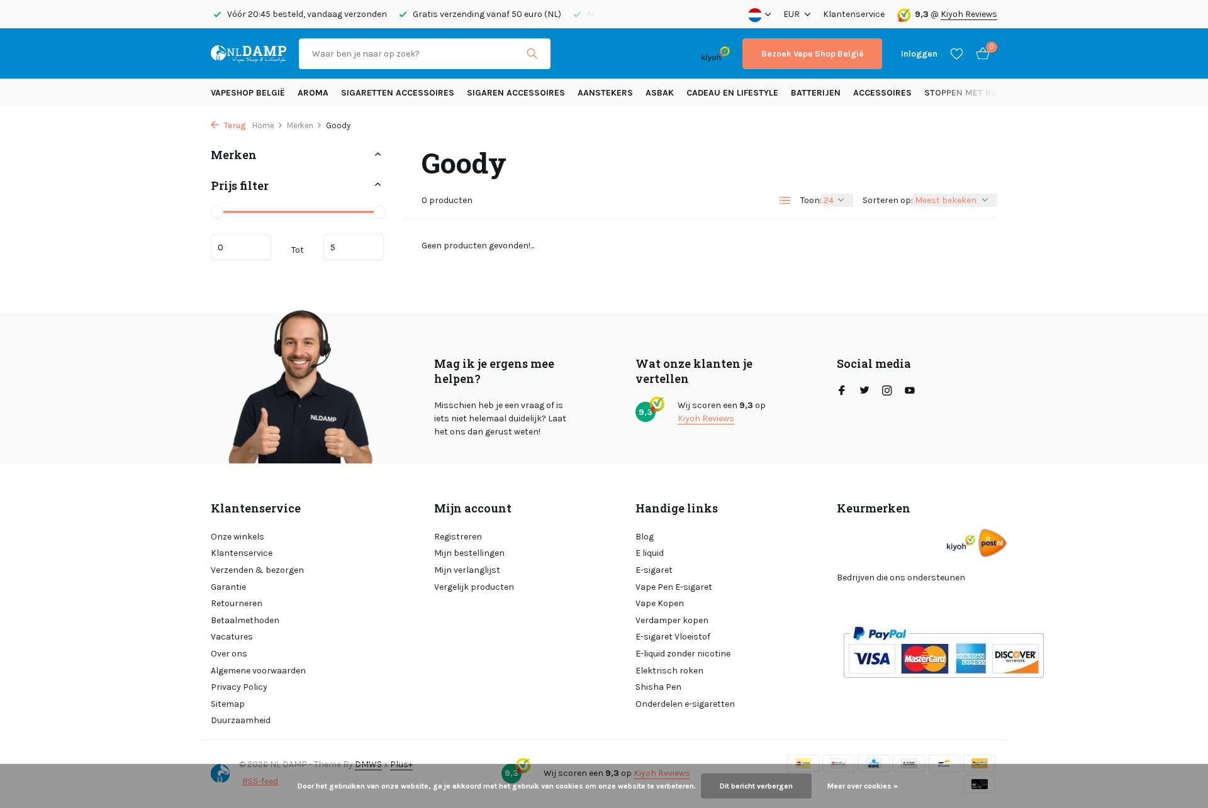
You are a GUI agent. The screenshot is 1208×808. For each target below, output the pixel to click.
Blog (644, 536)
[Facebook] (842, 391)
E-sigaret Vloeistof (672, 636)
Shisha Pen (658, 687)
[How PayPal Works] (943, 651)
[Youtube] (910, 391)
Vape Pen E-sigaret (673, 587)
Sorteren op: (888, 200)
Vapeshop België (248, 92)
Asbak (660, 92)
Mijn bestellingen (469, 553)
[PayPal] (612, 53)
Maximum (353, 246)
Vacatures (232, 636)
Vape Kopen (659, 603)
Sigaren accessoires (516, 92)
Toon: (811, 200)
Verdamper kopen (671, 620)
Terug (234, 125)
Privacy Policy (239, 687)
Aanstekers (605, 92)
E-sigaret (654, 570)
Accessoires (882, 92)
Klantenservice (854, 14)
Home (263, 125)
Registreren (458, 536)
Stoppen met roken (969, 92)
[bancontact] (664, 53)
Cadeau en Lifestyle (732, 92)
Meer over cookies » (862, 786)
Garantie (228, 587)
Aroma (313, 92)
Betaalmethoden (245, 620)
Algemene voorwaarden (258, 670)
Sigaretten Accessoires (397, 92)
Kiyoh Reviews (969, 14)
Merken (300, 125)
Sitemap (228, 704)
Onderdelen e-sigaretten (685, 704)
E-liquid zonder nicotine (682, 653)
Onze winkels (237, 536)
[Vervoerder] (992, 543)
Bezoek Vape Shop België (812, 53)
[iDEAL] (574, 53)
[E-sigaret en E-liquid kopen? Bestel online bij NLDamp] (248, 53)
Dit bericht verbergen (756, 786)
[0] (980, 54)
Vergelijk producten (474, 587)
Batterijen (816, 92)
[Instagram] (887, 391)
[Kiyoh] (716, 53)
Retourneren (236, 603)
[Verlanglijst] (956, 53)
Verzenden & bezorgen (257, 570)
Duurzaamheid (241, 720)
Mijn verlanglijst (467, 570)
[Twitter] (864, 391)
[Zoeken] (532, 53)
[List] (785, 200)
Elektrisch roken (669, 670)
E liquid (649, 553)
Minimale (241, 246)
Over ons (229, 653)
